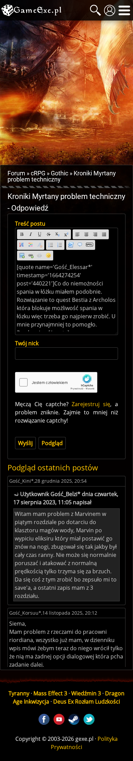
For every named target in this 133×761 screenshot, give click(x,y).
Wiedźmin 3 (86, 693)
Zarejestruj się (91, 404)
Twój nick (27, 343)
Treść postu (30, 223)
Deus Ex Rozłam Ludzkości (86, 701)
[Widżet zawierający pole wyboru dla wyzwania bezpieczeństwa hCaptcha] (56, 382)
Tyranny (19, 693)
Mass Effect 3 (50, 693)
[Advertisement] (66, 92)
